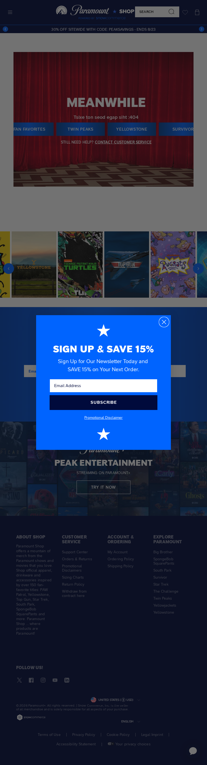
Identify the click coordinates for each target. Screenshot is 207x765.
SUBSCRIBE (104, 402)
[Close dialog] (164, 322)
